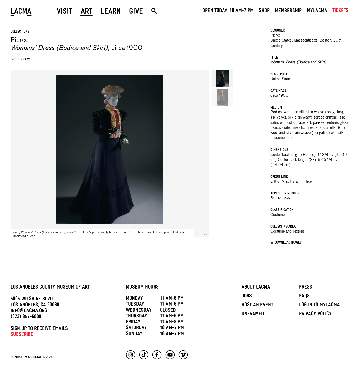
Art (86, 12)
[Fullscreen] (205, 233)
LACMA (21, 12)
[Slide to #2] (222, 97)
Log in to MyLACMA (319, 306)
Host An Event (257, 306)
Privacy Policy (315, 314)
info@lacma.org (29, 311)
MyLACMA (317, 11)
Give (136, 12)
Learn (111, 12)
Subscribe (22, 335)
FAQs (304, 297)
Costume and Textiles (287, 231)
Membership (288, 11)
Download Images (288, 243)
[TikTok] (143, 354)
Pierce (275, 35)
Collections (20, 32)
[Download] (198, 233)
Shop (264, 11)
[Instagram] (130, 354)
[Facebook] (157, 354)
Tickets (340, 11)
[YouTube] (170, 354)
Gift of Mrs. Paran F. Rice (291, 181)
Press (305, 288)
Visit (64, 12)
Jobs (247, 297)
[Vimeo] (183, 354)
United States (281, 79)
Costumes (278, 215)
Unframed (253, 314)
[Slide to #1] (222, 78)
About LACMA (256, 288)
